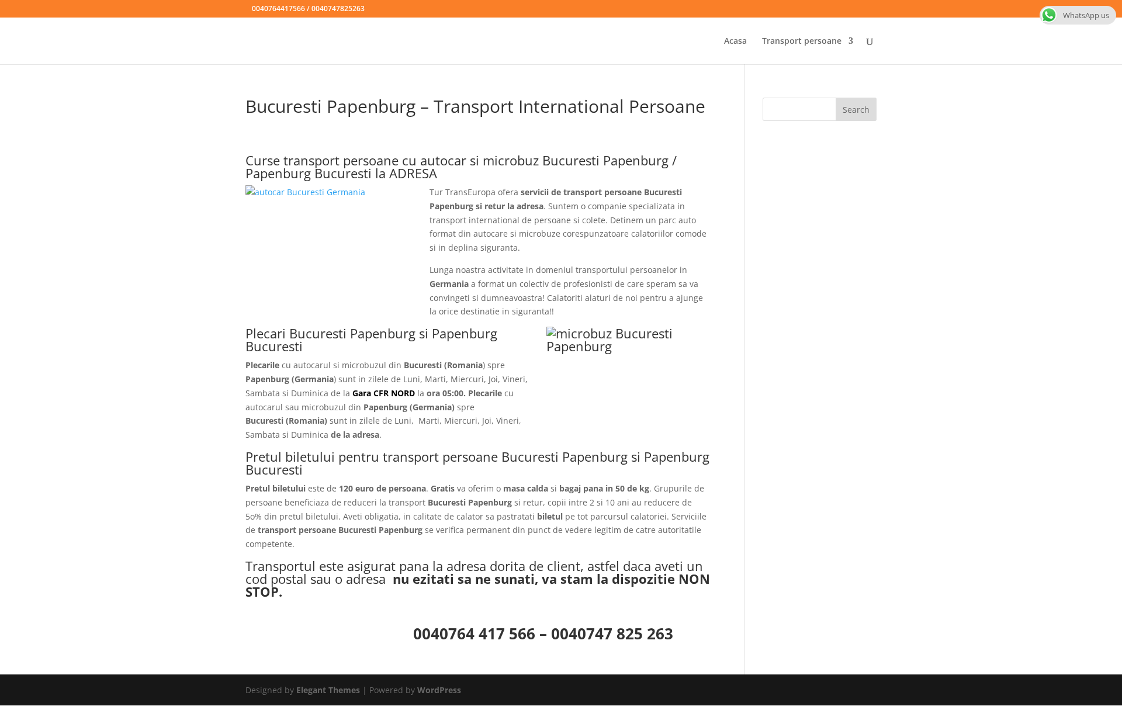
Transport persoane (802, 41)
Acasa (735, 41)
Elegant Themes (328, 689)
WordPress (439, 689)
